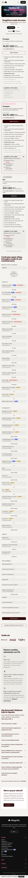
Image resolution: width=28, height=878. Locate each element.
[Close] (26, 876)
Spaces (3, 839)
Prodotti (3, 837)
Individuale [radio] (11, 27)
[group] (14, 27)
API (2, 853)
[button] (14, 832)
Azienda (3, 863)
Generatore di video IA (6, 844)
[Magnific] (14, 821)
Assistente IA (4, 841)
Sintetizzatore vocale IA (6, 846)
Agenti (3, 851)
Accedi (23, 2)
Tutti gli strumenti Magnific (7, 856)
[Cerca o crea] (18, 2)
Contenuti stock (4, 848)
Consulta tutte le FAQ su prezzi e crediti (13, 625)
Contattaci (23, 781)
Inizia (2, 859)
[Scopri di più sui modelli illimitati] (23, 157)
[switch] (14, 31)
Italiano (14, 831)
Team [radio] (18, 27)
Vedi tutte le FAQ (6, 719)
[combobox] (14, 267)
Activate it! (21, 876)
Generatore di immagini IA (7, 843)
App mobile (3, 854)
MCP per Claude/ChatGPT (8, 849)
